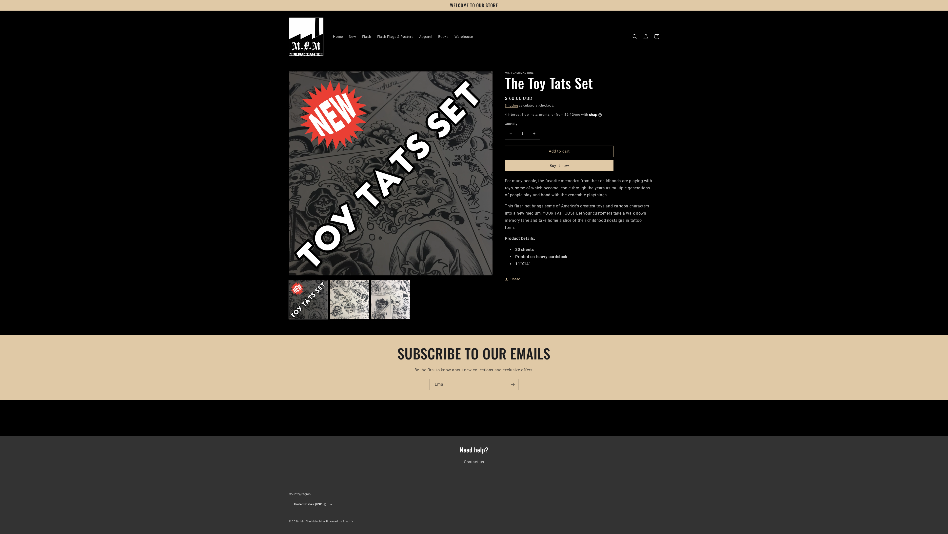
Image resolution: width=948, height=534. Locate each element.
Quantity (511, 124)
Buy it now (559, 165)
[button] (635, 36)
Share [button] (515, 279)
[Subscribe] (512, 384)
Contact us (474, 462)
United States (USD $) (310, 504)
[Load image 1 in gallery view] (308, 299)
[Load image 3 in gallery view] (390, 299)
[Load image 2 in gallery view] (349, 299)
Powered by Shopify (339, 521)
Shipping (511, 105)
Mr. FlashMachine (312, 521)
